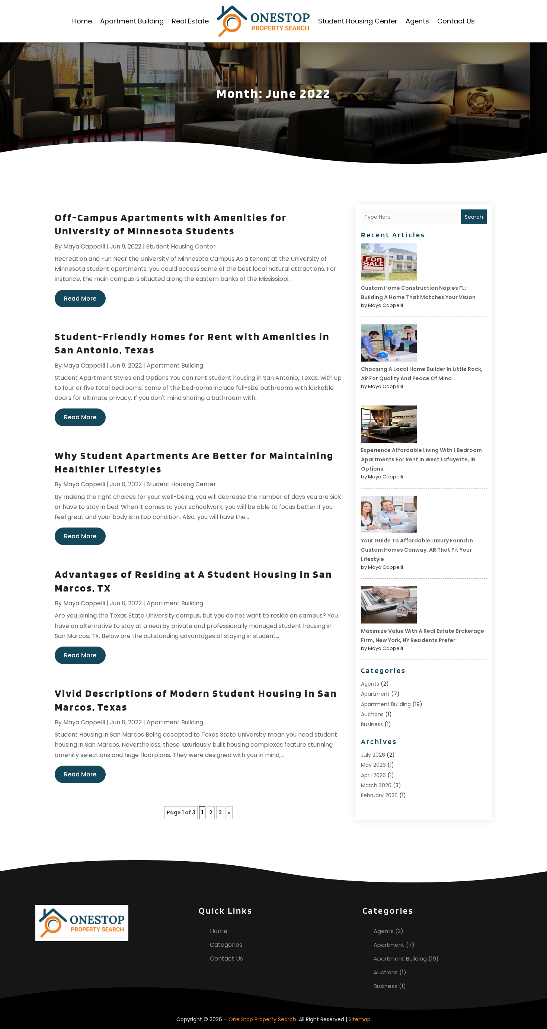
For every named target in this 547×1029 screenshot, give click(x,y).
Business (372, 724)
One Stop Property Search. (262, 1019)
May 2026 (373, 765)
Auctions (372, 714)
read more (80, 298)
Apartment (375, 694)
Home (82, 21)
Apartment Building (132, 21)
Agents (417, 21)
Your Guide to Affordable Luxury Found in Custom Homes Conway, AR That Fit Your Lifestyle (417, 550)
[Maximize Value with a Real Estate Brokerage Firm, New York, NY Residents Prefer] (389, 606)
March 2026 (376, 785)
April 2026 (373, 775)
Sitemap (360, 1019)
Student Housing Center (357, 21)
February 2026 (379, 795)
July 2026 (373, 755)
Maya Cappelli (84, 246)
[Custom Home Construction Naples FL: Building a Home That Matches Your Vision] (389, 263)
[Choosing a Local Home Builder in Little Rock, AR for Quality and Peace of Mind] (389, 344)
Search (474, 217)
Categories (226, 944)
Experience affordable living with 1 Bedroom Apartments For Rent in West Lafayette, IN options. (421, 459)
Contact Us (456, 21)
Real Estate (190, 21)
